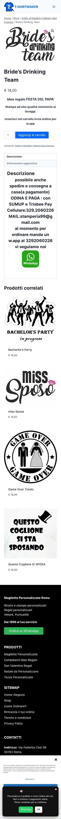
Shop (7, 700)
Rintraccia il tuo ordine (19, 712)
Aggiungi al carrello (32, 135)
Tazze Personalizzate (18, 677)
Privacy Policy (13, 723)
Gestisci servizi (29, 779)
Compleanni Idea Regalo (20, 660)
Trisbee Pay (40, 204)
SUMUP (16, 204)
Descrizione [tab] (14, 156)
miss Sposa (16, 411)
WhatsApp (26, 809)
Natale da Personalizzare (21, 671)
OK (38, 809)
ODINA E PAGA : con (30, 198)
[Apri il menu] (54, 6)
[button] (56, 759)
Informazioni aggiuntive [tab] (22, 163)
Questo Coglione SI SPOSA (26, 564)
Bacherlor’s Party (20, 349)
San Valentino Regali (18, 665)
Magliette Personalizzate (21, 654)
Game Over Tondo (21, 489)
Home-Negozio (14, 694)
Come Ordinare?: (15, 706)
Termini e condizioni (17, 717)
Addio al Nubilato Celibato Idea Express (34, 145)
